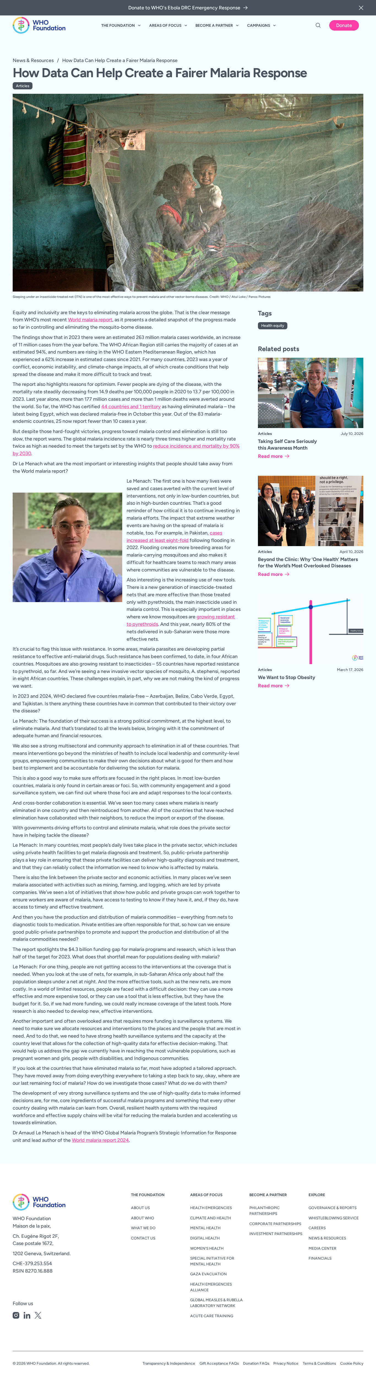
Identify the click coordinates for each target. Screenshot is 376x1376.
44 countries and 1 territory (131, 406)
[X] (38, 1316)
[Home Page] (39, 25)
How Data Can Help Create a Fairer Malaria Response (120, 60)
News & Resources (33, 60)
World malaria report (90, 319)
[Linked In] (27, 1316)
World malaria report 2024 (100, 1140)
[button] (361, 7)
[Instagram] (16, 1316)
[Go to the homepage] (30, 1202)
